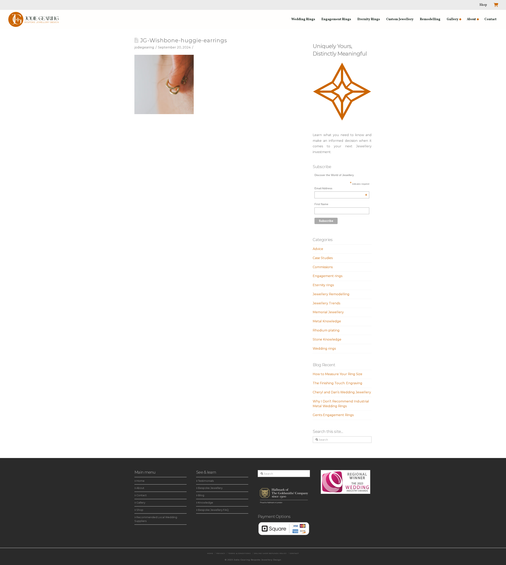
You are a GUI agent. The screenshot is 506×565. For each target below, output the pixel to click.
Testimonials (206, 480)
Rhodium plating (326, 330)
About (140, 487)
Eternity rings (323, 285)
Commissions (323, 267)
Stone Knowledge (327, 339)
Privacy (220, 553)
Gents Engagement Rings (333, 415)
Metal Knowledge (327, 321)
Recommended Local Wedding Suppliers (155, 519)
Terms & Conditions (239, 553)
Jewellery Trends (326, 303)
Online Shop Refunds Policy (270, 553)
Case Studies (323, 258)
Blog (201, 495)
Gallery (140, 502)
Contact (141, 495)
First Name (321, 204)
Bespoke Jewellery (210, 487)
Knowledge (205, 502)
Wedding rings (324, 348)
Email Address (340, 189)
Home (140, 480)
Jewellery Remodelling (331, 294)
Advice (318, 249)
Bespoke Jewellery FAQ (213, 509)
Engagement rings (327, 276)
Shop (139, 509)
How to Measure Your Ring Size (337, 374)
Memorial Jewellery (328, 312)
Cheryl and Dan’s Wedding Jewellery (342, 392)
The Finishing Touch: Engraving (337, 383)
